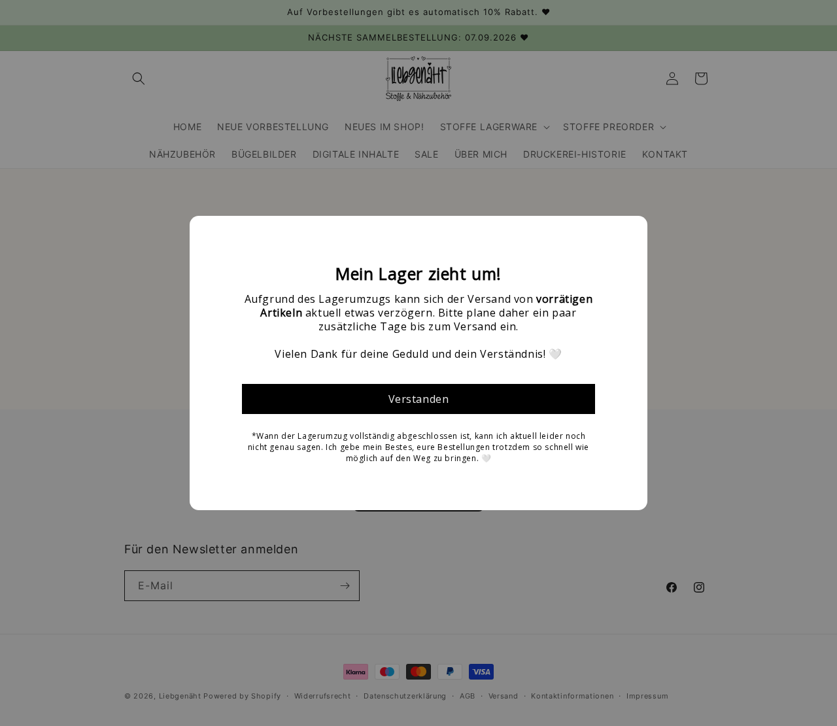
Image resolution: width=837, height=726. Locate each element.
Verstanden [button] (418, 399)
